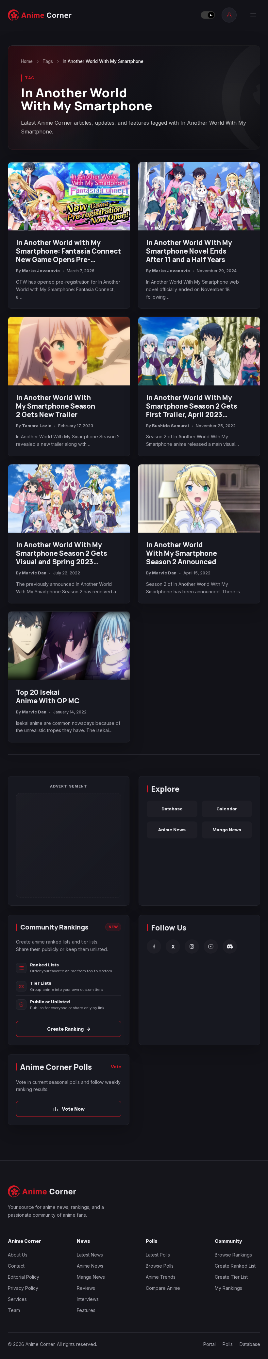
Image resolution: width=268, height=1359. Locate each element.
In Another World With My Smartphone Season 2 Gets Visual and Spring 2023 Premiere (61, 553)
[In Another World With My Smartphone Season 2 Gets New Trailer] (69, 351)
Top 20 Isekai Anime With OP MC (47, 696)
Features (86, 1310)
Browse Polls (160, 1266)
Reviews (86, 1288)
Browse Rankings (233, 1254)
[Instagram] (192, 946)
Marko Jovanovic (41, 270)
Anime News (172, 829)
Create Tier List (231, 1277)
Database (172, 808)
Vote (116, 1066)
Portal (209, 1344)
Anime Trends (161, 1277)
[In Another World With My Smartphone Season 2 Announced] (199, 498)
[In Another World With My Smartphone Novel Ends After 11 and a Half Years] (199, 196)
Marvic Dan (34, 572)
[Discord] (230, 946)
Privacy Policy (23, 1288)
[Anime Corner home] (40, 15)
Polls (228, 1344)
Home (27, 61)
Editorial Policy (23, 1277)
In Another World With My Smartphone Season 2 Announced (181, 553)
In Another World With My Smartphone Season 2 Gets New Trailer (55, 406)
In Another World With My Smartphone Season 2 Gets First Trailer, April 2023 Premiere (191, 406)
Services (17, 1299)
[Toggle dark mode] (208, 15)
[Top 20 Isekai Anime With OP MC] (69, 646)
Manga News (226, 829)
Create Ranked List (235, 1266)
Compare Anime (163, 1288)
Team (14, 1310)
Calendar (226, 808)
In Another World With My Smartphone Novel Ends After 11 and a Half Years (189, 251)
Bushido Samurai (170, 425)
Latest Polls (158, 1254)
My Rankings (228, 1288)
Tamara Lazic (36, 425)
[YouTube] (211, 946)
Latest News (90, 1254)
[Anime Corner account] (229, 15)
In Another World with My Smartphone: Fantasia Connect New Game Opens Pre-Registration (68, 251)
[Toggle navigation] (253, 15)
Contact (16, 1266)
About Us (17, 1254)
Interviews (88, 1299)
